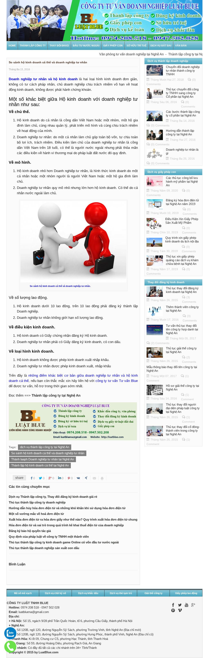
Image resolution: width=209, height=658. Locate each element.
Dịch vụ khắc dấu (88, 593)
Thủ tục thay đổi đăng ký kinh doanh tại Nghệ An (182, 290)
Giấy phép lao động (186, 593)
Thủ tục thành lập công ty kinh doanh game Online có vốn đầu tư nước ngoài (64, 542)
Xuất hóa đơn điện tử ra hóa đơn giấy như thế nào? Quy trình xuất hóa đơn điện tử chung (73, 519)
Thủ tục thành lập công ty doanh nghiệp (37, 502)
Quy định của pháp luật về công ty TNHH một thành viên (49, 536)
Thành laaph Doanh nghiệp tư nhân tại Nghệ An (42, 459)
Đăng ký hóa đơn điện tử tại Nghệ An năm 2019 (182, 202)
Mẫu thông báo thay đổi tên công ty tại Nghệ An (172, 368)
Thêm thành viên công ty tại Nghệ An (182, 308)
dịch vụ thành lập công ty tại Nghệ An (44, 447)
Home (12, 45)
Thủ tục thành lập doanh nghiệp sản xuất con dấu (44, 548)
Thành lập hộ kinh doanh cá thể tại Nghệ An (40, 465)
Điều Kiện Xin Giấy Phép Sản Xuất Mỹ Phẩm (181, 220)
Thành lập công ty (33, 45)
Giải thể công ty (153, 593)
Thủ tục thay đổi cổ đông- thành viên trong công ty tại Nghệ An (183, 430)
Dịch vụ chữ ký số (55, 593)
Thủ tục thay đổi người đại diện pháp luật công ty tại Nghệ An (183, 408)
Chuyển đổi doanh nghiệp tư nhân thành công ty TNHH (183, 70)
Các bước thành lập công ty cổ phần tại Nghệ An (183, 113)
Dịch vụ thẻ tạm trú (121, 593)
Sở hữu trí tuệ (137, 45)
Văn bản (181, 45)
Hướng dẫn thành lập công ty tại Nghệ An (180, 132)
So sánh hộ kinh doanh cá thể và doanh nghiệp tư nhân (47, 453)
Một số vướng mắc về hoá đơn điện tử (36, 513)
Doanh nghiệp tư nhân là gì (182, 151)
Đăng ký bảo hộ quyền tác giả (30, 531)
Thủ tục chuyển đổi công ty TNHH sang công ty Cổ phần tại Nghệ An (182, 93)
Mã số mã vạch (23, 593)
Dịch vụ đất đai (160, 45)
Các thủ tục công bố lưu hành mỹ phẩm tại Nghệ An (182, 181)
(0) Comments (160, 125)
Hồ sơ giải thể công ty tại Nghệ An (182, 387)
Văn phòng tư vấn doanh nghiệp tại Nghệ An (124, 54)
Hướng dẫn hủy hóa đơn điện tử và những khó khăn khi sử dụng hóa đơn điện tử (67, 508)
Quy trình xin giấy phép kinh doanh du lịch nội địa (182, 239)
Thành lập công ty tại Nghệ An (182, 54)
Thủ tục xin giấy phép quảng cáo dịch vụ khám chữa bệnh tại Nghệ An (182, 260)
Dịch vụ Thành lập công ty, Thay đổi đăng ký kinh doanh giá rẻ (53, 496)
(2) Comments (160, 343)
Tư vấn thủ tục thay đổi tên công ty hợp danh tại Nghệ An (182, 329)
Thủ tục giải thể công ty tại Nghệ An (181, 350)
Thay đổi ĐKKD (59, 45)
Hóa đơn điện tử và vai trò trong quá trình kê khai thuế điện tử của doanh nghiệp (66, 525)
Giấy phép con (113, 45)
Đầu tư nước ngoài (86, 45)
